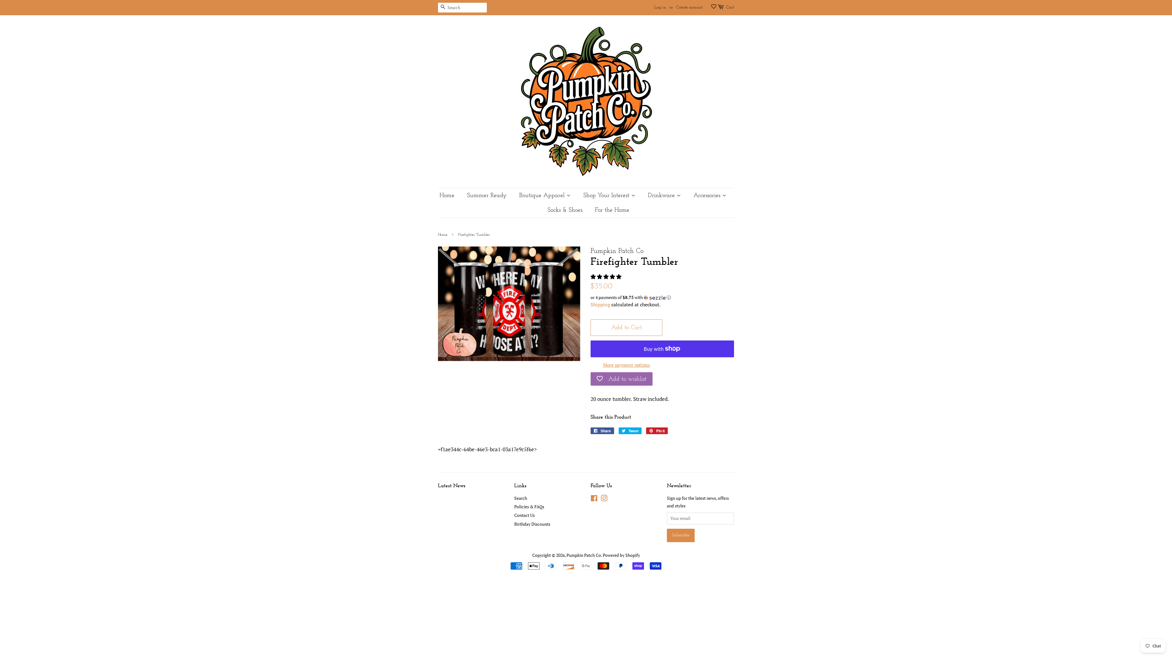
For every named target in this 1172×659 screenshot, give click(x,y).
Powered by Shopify (621, 555)
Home (447, 196)
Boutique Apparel (542, 196)
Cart (730, 7)
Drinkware (662, 196)
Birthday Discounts (532, 524)
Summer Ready (487, 196)
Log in (660, 7)
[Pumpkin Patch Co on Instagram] (604, 499)
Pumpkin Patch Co (583, 555)
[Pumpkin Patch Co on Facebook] (594, 499)
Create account (689, 7)
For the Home (612, 210)
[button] (607, 276)
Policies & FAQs (529, 507)
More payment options (626, 365)
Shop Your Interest (607, 196)
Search (520, 498)
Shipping (600, 304)
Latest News (451, 485)
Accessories (707, 196)
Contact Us (524, 515)
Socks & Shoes (565, 210)
